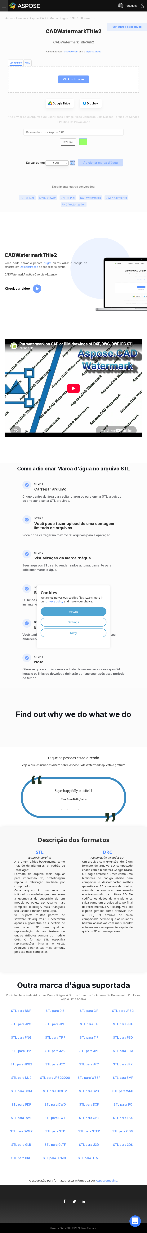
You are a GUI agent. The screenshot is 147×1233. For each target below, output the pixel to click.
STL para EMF (123, 1078)
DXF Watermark (90, 198)
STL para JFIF (123, 1024)
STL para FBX (123, 1118)
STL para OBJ (89, 1118)
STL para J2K (55, 1051)
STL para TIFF (55, 1037)
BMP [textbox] (56, 163)
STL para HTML (89, 1158)
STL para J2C (55, 1064)
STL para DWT (55, 1118)
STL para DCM (21, 1091)
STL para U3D (89, 1145)
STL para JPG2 (21, 1064)
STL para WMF (123, 1091)
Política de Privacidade (74, 122)
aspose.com (71, 51)
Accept (73, 611)
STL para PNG (21, 1037)
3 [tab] (73, 809)
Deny (73, 633)
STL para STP (55, 1131)
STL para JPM (123, 1051)
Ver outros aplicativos (127, 26)
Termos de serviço (126, 116)
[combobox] (57, 163)
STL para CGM (122, 1131)
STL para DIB (55, 1011)
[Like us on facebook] (64, 1199)
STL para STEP (89, 1131)
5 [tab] (84, 809)
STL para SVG (89, 1091)
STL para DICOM (55, 1091)
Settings (73, 622)
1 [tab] (61, 809)
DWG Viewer (47, 198)
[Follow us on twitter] (73, 1199)
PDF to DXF (27, 198)
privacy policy (54, 601)
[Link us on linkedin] (83, 1199)
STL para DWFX (21, 1131)
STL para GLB (21, 1145)
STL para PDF (21, 1104)
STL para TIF (89, 1037)
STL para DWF (21, 1118)
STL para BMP (21, 1011)
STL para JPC (89, 1064)
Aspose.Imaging (106, 1180)
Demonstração (29, 266)
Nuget (47, 263)
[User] (142, 5)
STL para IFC (123, 1104)
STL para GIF (89, 1011)
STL (40, 852)
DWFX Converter (116, 198)
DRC (107, 852)
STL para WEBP (89, 1078)
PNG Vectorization (74, 204)
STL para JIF (89, 1024)
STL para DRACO (55, 1158)
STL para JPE (55, 1024)
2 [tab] (67, 809)
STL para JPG (21, 1024)
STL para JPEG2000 (55, 1078)
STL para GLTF (55, 1145)
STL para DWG (55, 1104)
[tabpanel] (73, 795)
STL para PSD (123, 1037)
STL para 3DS (123, 1145)
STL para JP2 (21, 1051)
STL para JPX (123, 1064)
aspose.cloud (93, 51)
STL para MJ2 (21, 1078)
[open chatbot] (135, 1221)
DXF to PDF (67, 198)
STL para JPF (89, 1051)
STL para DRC (21, 1158)
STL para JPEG (123, 1011)
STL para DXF (89, 1104)
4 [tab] (78, 809)
